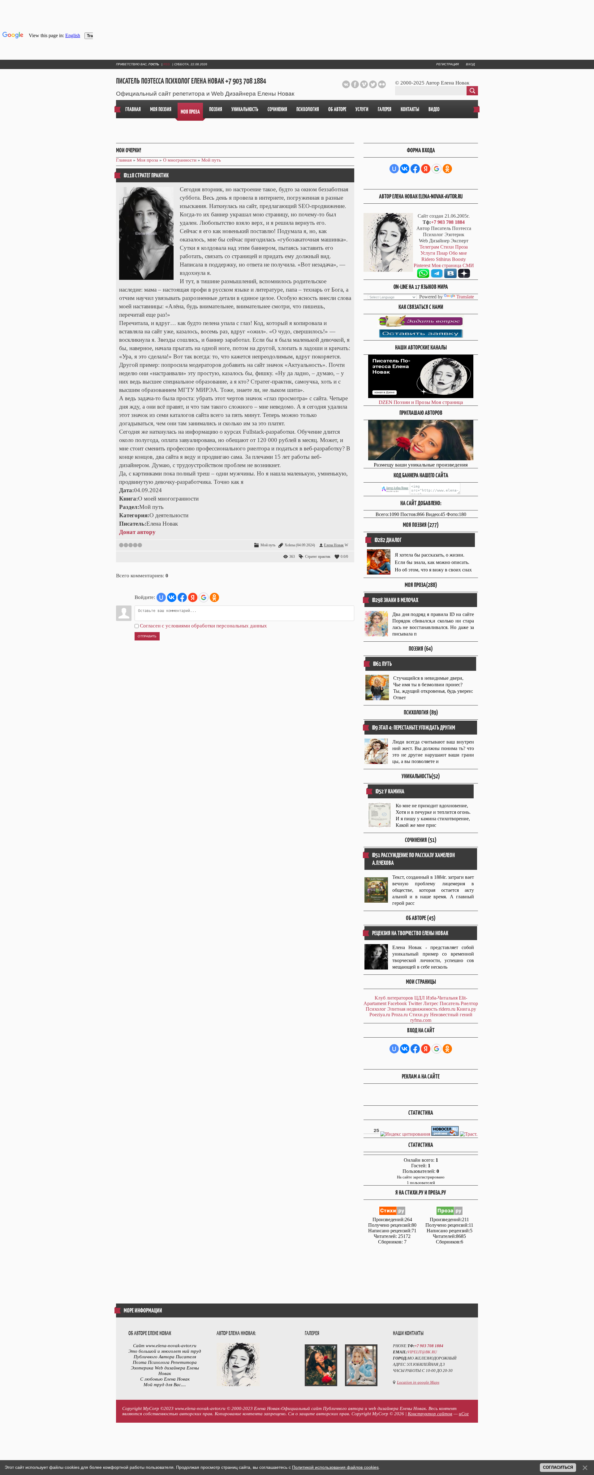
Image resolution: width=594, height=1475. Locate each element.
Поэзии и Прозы (412, 402)
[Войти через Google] (204, 597)
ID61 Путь (382, 664)
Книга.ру (466, 1009)
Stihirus (443, 259)
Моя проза (147, 160)
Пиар (442, 253)
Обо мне (458, 253)
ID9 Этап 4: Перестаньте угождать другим (413, 727)
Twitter (415, 1003)
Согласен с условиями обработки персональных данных (203, 626)
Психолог (376, 1009)
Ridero (428, 259)
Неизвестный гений (451, 1014)
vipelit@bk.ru (422, 1352)
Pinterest (422, 265)
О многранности (179, 160)
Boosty (459, 259)
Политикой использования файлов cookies (335, 1467)
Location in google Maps (418, 1382)
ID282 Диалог (388, 540)
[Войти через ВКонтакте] (171, 597)
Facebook (397, 1003)
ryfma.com (420, 1020)
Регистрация (447, 64)
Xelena (290, 545)
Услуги (427, 253)
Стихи (447, 246)
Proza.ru (399, 1014)
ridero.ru (447, 1009)
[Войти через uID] (161, 597)
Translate (465, 296)
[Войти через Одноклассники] (214, 597)
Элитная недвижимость (412, 1009)
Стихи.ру (419, 1014)
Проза (461, 246)
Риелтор (469, 1003)
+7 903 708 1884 (448, 222)
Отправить (147, 636)
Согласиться (558, 1467)
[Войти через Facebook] (182, 597)
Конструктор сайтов (430, 1413)
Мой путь (211, 160)
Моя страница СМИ (453, 265)
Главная (124, 160)
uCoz (464, 1413)
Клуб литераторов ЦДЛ (400, 997)
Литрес (430, 1003)
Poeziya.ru (379, 1014)
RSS (166, 64)
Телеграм (429, 246)
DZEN (385, 402)
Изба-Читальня (442, 997)
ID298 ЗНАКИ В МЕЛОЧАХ (395, 600)
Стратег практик (317, 556)
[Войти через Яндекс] (192, 597)
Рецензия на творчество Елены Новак (410, 933)
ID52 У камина (390, 791)
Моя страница (447, 402)
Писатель (449, 1003)
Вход (470, 64)
